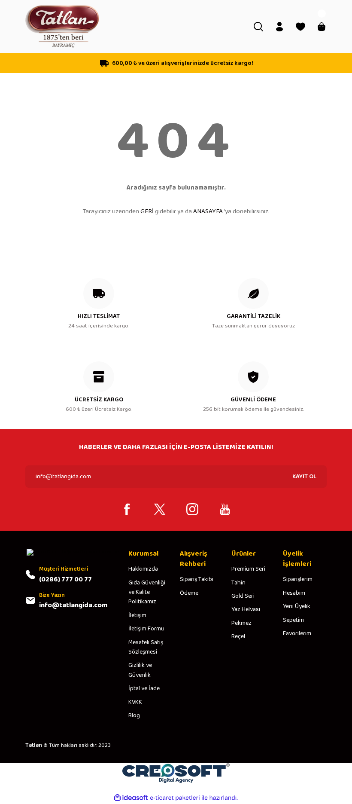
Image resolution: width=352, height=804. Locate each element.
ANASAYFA (208, 211)
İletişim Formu (146, 628)
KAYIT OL (304, 476)
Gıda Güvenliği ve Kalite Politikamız (146, 592)
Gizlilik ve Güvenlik (140, 670)
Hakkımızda (143, 569)
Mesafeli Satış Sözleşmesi (145, 647)
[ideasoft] (131, 798)
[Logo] (62, 27)
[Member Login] (279, 26)
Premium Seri (248, 569)
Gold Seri (243, 596)
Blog (134, 715)
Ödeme (189, 593)
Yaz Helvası (245, 609)
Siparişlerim (298, 579)
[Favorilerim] (300, 26)
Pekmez (241, 623)
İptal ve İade (144, 688)
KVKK (135, 702)
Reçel (238, 636)
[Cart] (321, 26)
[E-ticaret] (175, 797)
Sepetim (293, 620)
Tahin (238, 582)
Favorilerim (297, 633)
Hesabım (294, 593)
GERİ (147, 211)
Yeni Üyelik (296, 606)
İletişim (137, 615)
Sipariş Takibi (196, 579)
